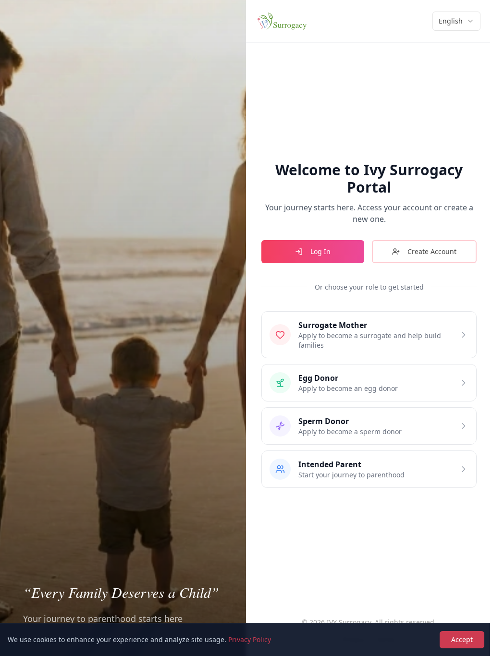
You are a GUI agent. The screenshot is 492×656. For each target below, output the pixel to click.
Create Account (431, 251)
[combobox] (456, 21)
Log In (320, 251)
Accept (462, 639)
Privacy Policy (249, 639)
